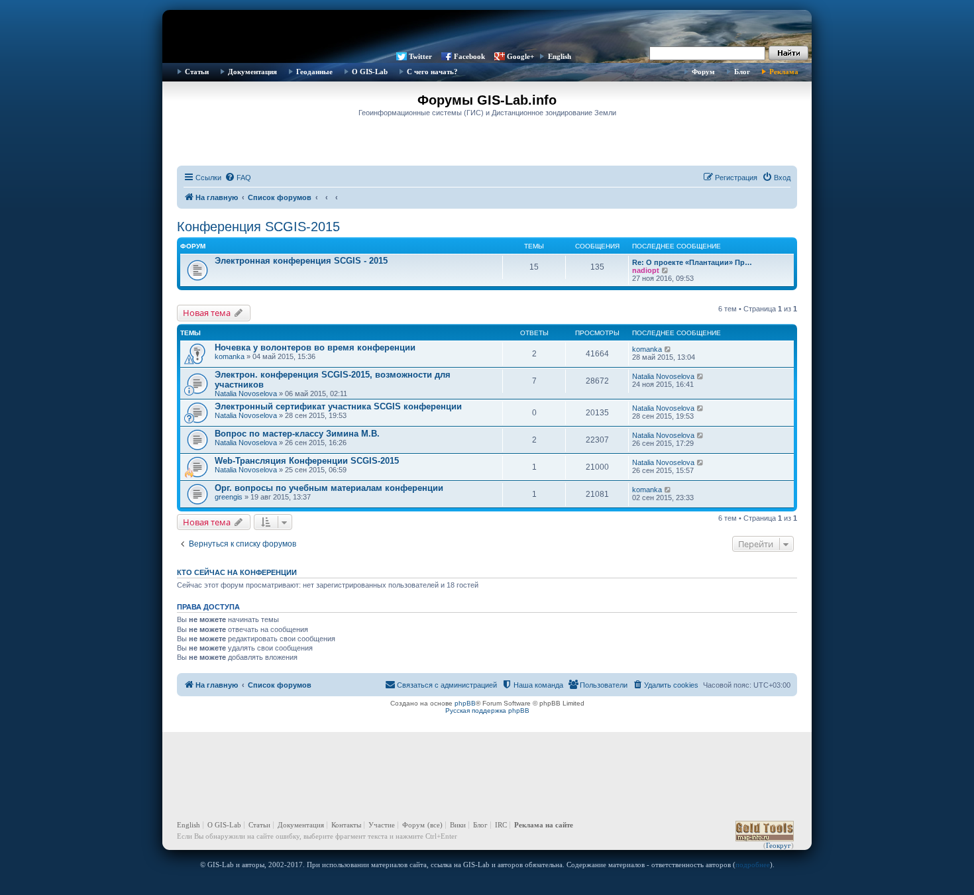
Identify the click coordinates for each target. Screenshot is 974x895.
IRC (501, 825)
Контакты (346, 825)
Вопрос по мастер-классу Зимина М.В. (297, 434)
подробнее (752, 865)
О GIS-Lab (370, 72)
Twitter (420, 56)
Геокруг (778, 845)
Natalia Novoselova (246, 393)
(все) (435, 825)
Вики (458, 825)
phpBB (465, 703)
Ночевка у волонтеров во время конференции (315, 347)
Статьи (197, 72)
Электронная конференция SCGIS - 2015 (301, 261)
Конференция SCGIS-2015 (258, 226)
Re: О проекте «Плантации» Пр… (692, 262)
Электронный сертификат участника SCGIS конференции (338, 406)
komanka (229, 356)
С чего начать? (432, 72)
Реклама (783, 72)
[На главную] (487, 29)
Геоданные (314, 72)
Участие (381, 825)
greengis (229, 497)
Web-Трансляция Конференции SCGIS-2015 (307, 461)
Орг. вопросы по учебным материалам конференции (329, 488)
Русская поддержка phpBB (487, 710)
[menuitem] (238, 177)
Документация (252, 72)
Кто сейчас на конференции (237, 572)
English (559, 56)
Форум (703, 72)
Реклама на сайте (543, 825)
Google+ (520, 56)
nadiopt (645, 270)
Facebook (469, 56)
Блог (742, 72)
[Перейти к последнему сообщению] (668, 349)
